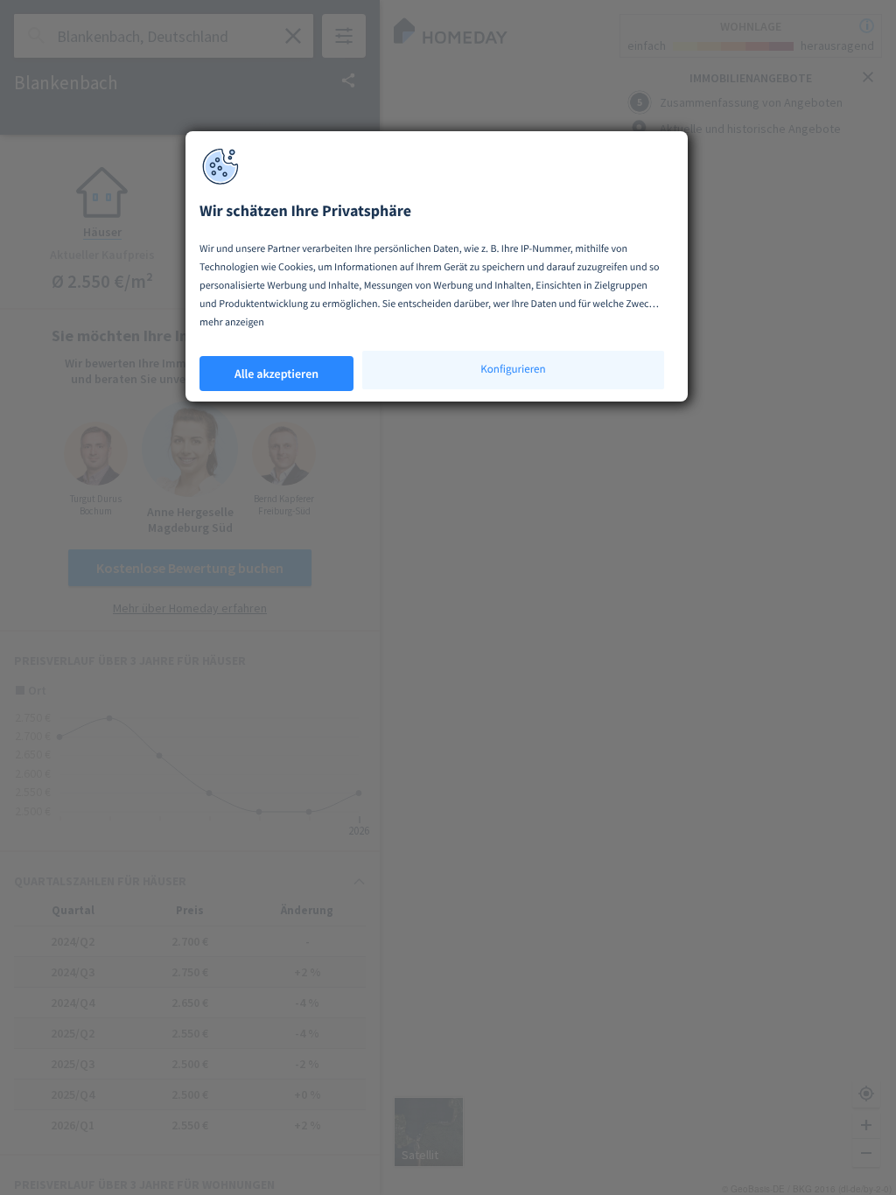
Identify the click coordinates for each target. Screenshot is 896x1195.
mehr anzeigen (232, 322)
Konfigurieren (512, 368)
